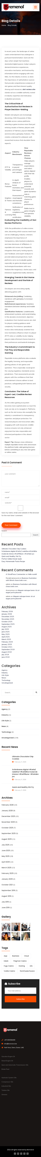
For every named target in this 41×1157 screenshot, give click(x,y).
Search (4, 531)
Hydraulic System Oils (9, 1078)
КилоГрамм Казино (27, 971)
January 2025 (7, 644)
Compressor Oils (7, 1082)
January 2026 (7, 614)
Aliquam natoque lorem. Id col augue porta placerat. (20, 597)
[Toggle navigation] (35, 7)
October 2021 (7, 647)
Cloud (26, 956)
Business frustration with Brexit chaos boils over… (21, 579)
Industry (5, 673)
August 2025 (7, 627)
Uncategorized (7, 683)
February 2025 (7, 642)
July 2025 (5, 629)
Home (4, 25)
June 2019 (5, 657)
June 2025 (5, 632)
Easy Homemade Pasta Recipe (13, 561)
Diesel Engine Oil (7, 1061)
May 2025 (6, 634)
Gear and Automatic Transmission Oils (15, 1065)
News (4, 678)
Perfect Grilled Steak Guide (12, 559)
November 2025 (8, 619)
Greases (4, 1094)
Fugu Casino (9, 966)
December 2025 (8, 616)
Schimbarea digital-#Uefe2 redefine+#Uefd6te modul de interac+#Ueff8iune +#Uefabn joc (25, 773)
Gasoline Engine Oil (8, 1056)
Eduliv (6, 961)
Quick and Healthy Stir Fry (11, 556)
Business (15, 956)
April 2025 (6, 637)
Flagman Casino (20, 961)
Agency (4, 670)
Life (31, 966)
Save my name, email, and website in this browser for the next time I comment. (20, 514)
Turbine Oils (6, 1090)
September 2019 (8, 649)
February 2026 (7, 611)
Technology (6, 680)
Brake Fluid (5, 1069)
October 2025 (7, 621)
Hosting (22, 966)
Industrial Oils (6, 1086)
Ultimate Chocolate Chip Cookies (14, 549)
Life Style (5, 675)
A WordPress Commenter (15, 574)
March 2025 (6, 639)
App (5, 956)
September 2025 (8, 624)
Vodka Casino (9, 971)
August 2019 (7, 652)
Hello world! (32, 574)
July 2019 (5, 654)
